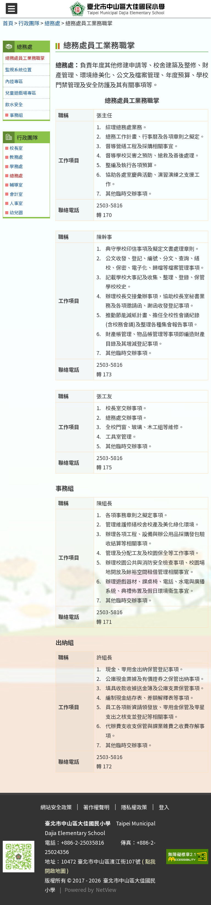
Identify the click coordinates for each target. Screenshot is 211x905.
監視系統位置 (18, 69)
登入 (164, 807)
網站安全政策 (56, 807)
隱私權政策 (134, 807)
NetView (106, 889)
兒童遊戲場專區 (20, 92)
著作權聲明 (96, 807)
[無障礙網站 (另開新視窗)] (187, 856)
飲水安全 (14, 104)
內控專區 (14, 81)
